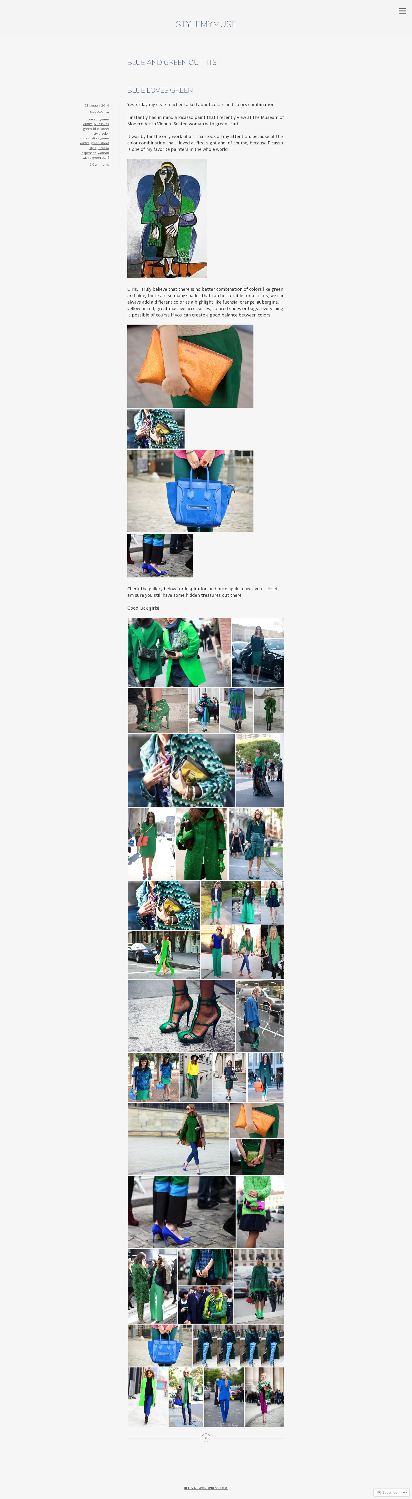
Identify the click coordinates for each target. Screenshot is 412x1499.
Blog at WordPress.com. (206, 1488)
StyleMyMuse (206, 24)
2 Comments (99, 164)
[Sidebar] (402, 11)
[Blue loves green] (206, 1437)
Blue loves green (160, 90)
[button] (179, 652)
